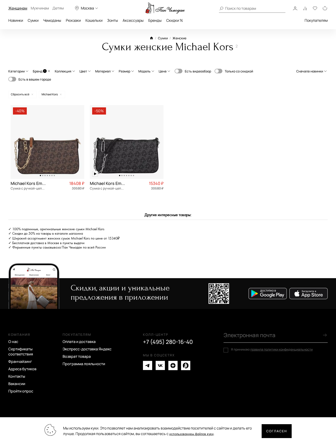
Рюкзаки (73, 20)
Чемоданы (52, 20)
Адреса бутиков (22, 368)
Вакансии (16, 383)
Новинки (15, 20)
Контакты (16, 376)
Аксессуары (133, 20)
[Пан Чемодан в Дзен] (173, 365)
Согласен (276, 431)
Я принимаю (272, 349)
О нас (13, 341)
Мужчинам (40, 8)
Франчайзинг (20, 361)
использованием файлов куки (191, 434)
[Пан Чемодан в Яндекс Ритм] (185, 365)
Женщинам (17, 8)
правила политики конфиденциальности (281, 349)
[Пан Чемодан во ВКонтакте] (160, 365)
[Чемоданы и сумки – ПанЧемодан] (165, 8)
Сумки (33, 20)
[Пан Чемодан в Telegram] (147, 365)
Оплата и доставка (79, 341)
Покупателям (316, 20)
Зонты (112, 20)
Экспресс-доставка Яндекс (87, 349)
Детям (58, 8)
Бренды (155, 20)
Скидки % (174, 20)
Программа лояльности (84, 363)
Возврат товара (77, 356)
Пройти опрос (20, 391)
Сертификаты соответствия (20, 351)
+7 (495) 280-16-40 (168, 342)
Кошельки (94, 20)
